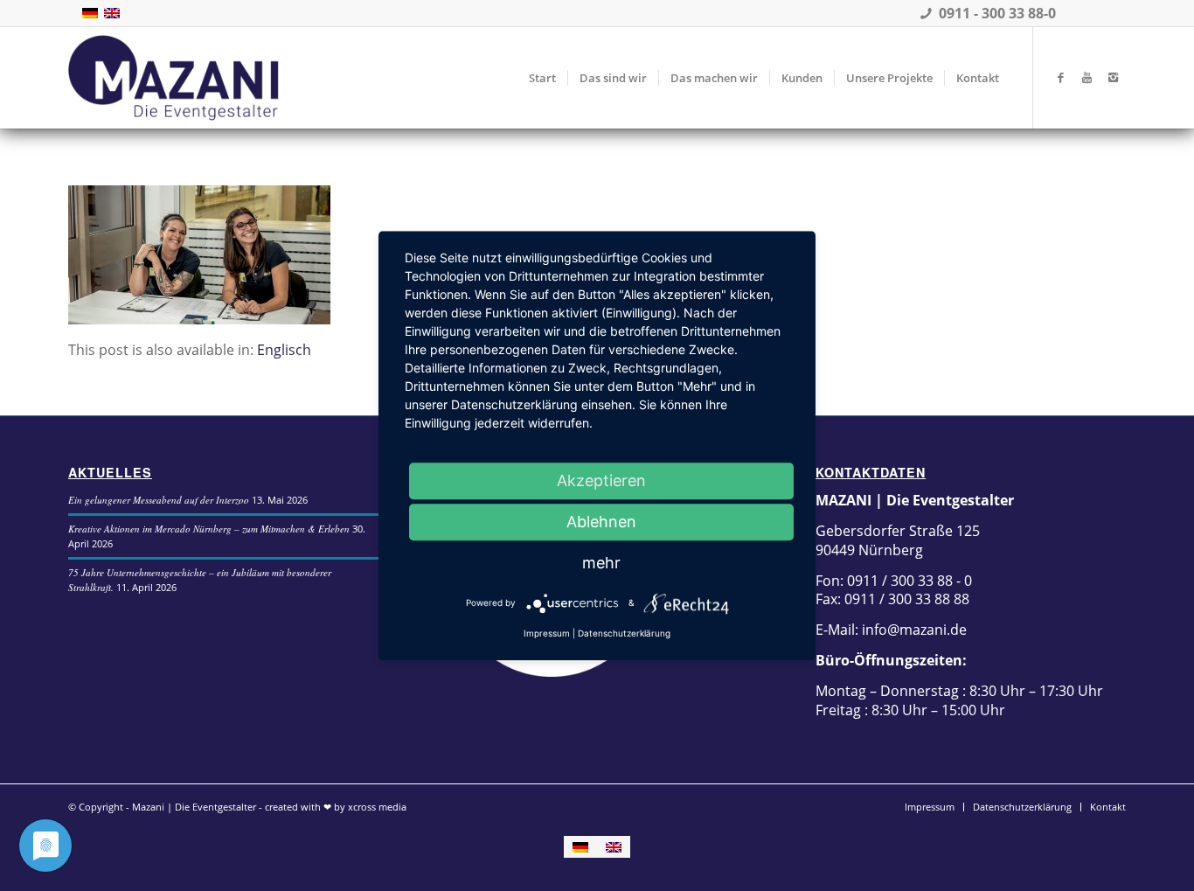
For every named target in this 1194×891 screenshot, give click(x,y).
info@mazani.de (912, 629)
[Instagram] (1113, 77)
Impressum (547, 633)
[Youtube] (1086, 77)
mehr (601, 562)
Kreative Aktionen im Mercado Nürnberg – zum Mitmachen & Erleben (209, 528)
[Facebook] (1060, 77)
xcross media (377, 806)
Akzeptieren (601, 480)
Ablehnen (601, 521)
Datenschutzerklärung (624, 633)
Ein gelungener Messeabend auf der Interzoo (158, 499)
